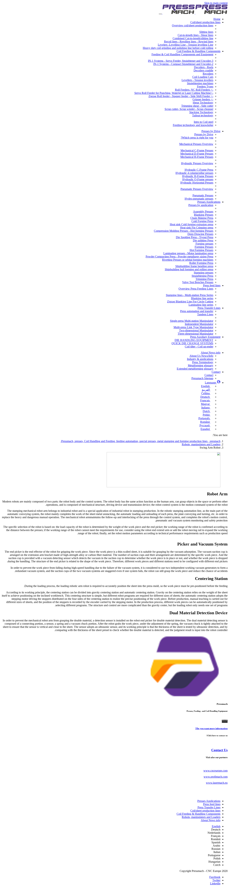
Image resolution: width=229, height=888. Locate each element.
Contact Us (219, 750)
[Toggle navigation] (160, 13)
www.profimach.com (216, 776)
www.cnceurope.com (215, 770)
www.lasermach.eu (217, 782)
